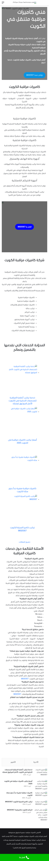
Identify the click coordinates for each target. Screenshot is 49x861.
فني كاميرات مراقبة (32, 832)
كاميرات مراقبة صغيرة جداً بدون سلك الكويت (22, 490)
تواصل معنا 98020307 (34, 75)
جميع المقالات (24, 542)
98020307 (25, 679)
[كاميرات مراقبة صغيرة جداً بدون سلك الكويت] (40, 795)
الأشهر (13, 762)
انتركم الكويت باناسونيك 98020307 (19, 810)
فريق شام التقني (19, 848)
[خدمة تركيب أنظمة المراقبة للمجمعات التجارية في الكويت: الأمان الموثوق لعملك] (40, 773)
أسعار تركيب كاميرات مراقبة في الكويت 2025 (22, 441)
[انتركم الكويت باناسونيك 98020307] (40, 815)
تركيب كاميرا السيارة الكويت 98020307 (22, 529)
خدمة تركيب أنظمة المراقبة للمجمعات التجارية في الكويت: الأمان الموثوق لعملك (22, 401)
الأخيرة (35, 762)
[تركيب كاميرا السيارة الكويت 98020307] (40, 804)
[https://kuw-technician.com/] (24, 3)
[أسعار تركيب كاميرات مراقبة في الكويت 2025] (40, 785)
